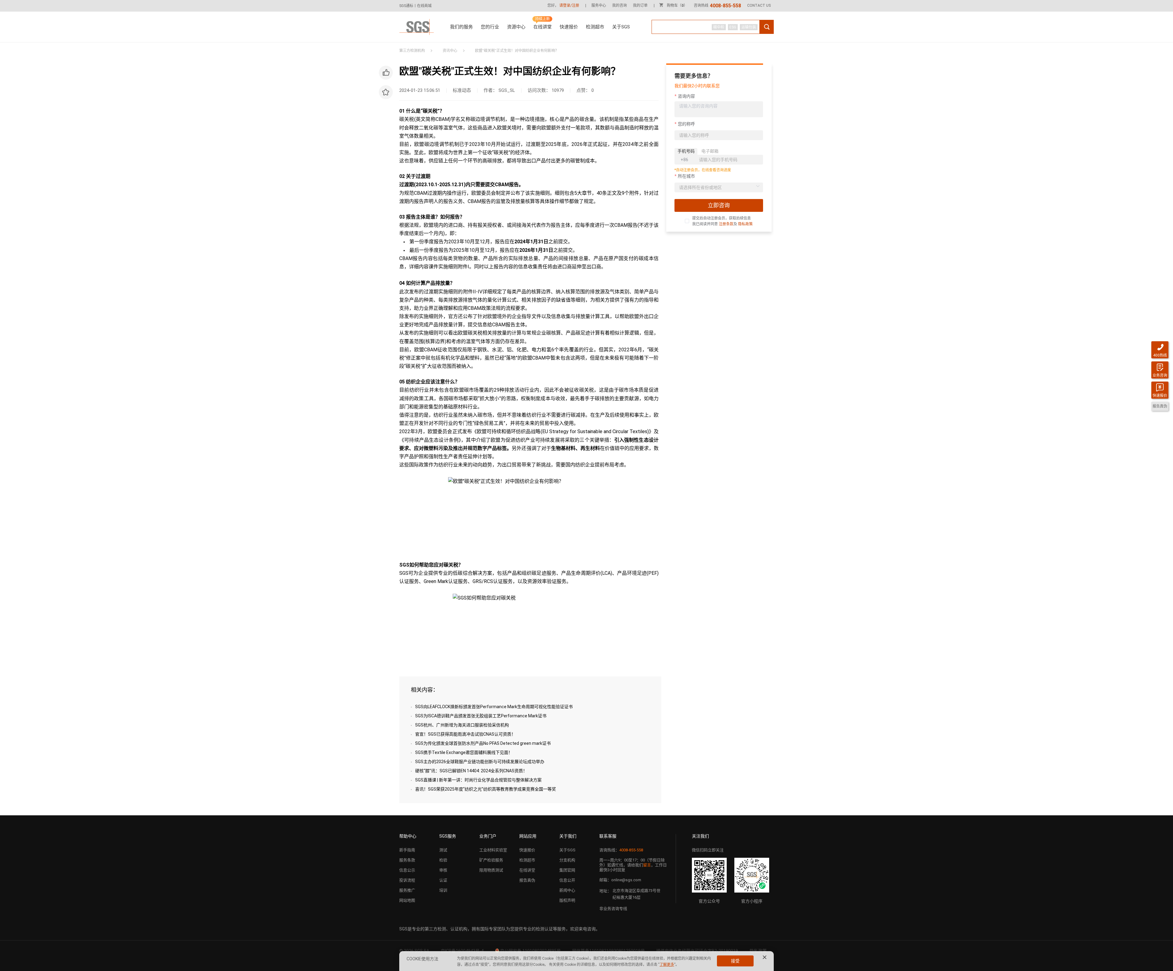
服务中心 (598, 5)
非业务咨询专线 (613, 908)
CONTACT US (759, 5)
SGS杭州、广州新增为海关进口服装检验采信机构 (462, 725)
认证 (443, 880)
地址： (605, 891)
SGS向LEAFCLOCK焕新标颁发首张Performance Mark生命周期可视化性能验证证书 (494, 706)
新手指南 (407, 850)
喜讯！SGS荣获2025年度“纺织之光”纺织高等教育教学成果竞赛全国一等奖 (485, 789)
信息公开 (567, 880)
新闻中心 (567, 890)
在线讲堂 (542, 27)
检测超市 (595, 27)
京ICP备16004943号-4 (462, 950)
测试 (443, 850)
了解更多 (667, 964)
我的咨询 (619, 5)
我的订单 (640, 5)
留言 (647, 865)
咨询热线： (621, 850)
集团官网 (567, 870)
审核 (443, 870)
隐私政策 (745, 224)
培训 (443, 890)
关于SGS (621, 27)
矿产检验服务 (491, 860)
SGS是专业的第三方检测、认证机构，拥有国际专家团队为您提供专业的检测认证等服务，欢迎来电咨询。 (499, 928)
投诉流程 (407, 880)
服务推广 (407, 890)
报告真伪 (527, 880)
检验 (443, 860)
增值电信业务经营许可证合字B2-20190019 (697, 950)
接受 (735, 960)
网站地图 (407, 900)
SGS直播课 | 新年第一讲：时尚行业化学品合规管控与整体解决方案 (478, 779)
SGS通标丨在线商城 (415, 6)
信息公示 (407, 870)
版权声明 (567, 900)
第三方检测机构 (412, 51)
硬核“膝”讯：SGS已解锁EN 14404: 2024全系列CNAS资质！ (471, 770)
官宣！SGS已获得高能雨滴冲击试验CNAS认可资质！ (465, 734)
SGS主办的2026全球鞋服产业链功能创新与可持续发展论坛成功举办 (479, 761)
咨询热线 (717, 5)
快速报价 (569, 27)
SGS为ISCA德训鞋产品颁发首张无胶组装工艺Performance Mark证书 (480, 715)
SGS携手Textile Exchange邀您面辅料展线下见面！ (464, 752)
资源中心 (516, 27)
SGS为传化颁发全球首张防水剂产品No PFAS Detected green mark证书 (483, 743)
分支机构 (567, 860)
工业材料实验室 (493, 850)
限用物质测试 (491, 870)
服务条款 (407, 860)
